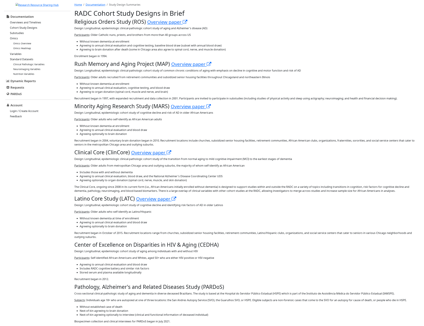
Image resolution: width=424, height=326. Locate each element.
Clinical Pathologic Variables (29, 64)
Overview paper (165, 22)
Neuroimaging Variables (26, 69)
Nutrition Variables (23, 73)
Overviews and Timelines (25, 22)
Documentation (95, 4)
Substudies (17, 33)
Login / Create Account (24, 111)
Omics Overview (22, 43)
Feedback (16, 116)
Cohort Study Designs (23, 28)
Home (78, 4)
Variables (16, 54)
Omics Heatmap (22, 48)
